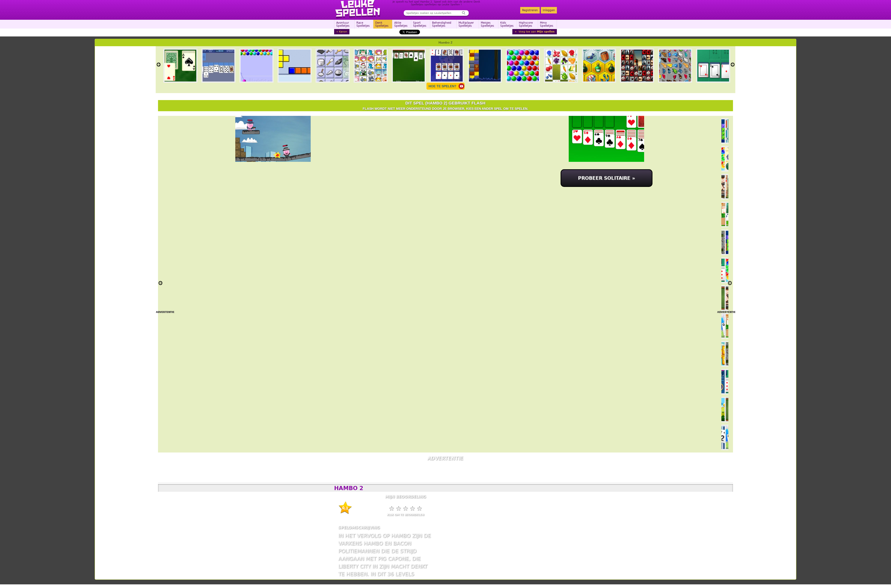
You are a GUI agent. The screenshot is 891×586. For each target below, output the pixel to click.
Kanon (343, 31)
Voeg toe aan (536, 31)
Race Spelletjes (363, 24)
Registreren (530, 10)
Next (732, 64)
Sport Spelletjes (419, 24)
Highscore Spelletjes (526, 24)
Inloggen (549, 10)
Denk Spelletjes (381, 24)
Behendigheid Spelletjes (441, 24)
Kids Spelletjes (506, 24)
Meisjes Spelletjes (487, 24)
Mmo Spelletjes (546, 24)
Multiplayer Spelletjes (466, 24)
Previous (158, 64)
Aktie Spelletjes (400, 24)
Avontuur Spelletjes (342, 24)
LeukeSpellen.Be (358, 9)
